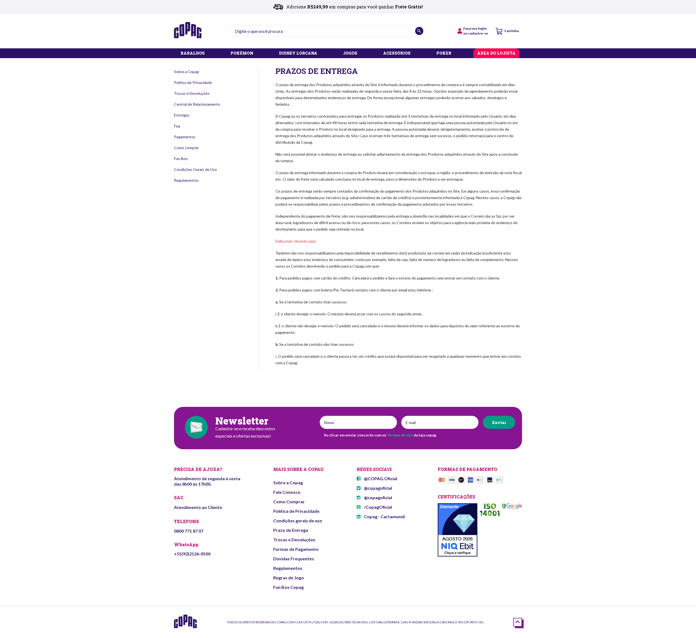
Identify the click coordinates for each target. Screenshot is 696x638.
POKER (443, 53)
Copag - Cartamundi (384, 516)
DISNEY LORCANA (298, 53)
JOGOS (350, 53)
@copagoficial (377, 488)
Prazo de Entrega (290, 530)
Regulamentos (186, 180)
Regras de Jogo (288, 577)
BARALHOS (193, 53)
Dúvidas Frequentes (293, 558)
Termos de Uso (400, 435)
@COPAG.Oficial (380, 478)
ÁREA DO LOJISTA (496, 53)
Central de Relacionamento (197, 104)
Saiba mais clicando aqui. (295, 241)
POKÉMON (242, 53)
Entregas (181, 115)
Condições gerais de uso (297, 520)
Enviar (499, 422)
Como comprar (186, 147)
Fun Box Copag (288, 587)
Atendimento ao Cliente (198, 507)
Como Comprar (289, 501)
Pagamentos (184, 136)
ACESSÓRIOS (397, 53)
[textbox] (326, 31)
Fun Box (181, 158)
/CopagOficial (377, 507)
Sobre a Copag (186, 71)
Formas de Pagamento (296, 549)
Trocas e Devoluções (192, 93)
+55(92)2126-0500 (192, 553)
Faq (177, 126)
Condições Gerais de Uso (195, 169)
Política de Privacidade (193, 82)
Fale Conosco (286, 492)
